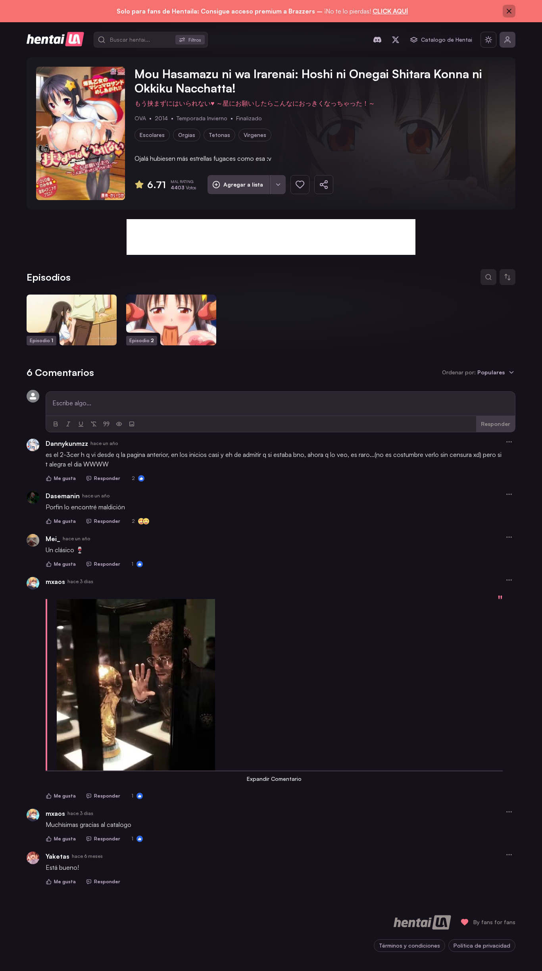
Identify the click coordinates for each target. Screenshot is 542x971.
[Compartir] (323, 184)
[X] (395, 40)
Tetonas (219, 134)
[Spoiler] (119, 424)
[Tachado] (93, 424)
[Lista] (278, 184)
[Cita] (106, 424)
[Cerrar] (509, 11)
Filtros (194, 40)
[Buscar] (488, 277)
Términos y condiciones (409, 945)
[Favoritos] (299, 184)
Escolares (152, 134)
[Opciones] (509, 441)
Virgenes (255, 134)
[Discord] (377, 40)
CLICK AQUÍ (390, 11)
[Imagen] (131, 424)
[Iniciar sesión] (507, 40)
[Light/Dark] (488, 40)
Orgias (186, 134)
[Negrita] (55, 424)
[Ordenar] (507, 277)
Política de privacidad (482, 945)
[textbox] (280, 403)
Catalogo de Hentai (446, 39)
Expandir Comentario (274, 778)
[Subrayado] (81, 424)
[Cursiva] (68, 424)
